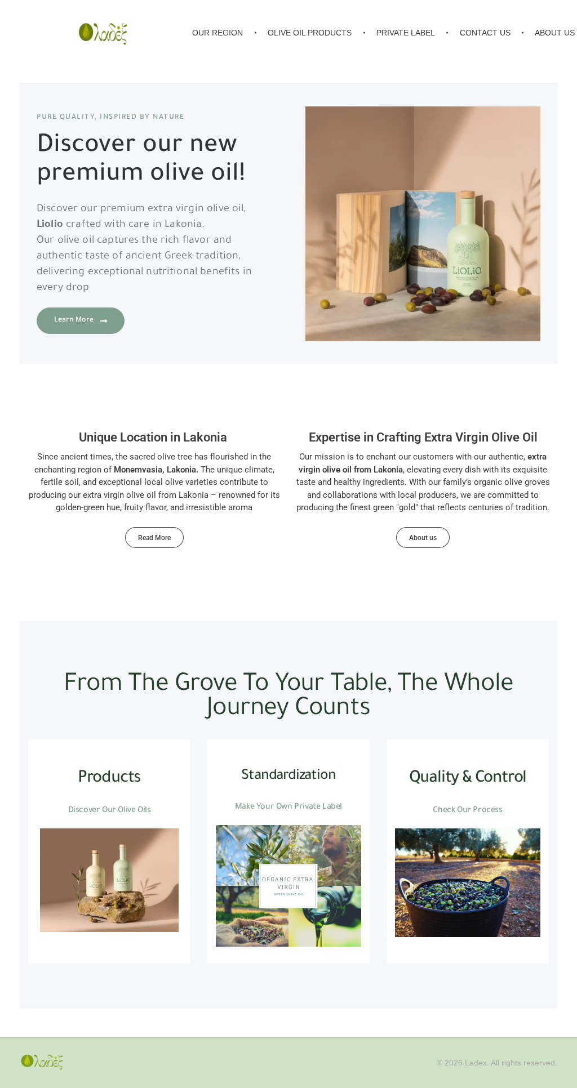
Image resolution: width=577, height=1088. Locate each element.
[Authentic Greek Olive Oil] (42, 1063)
